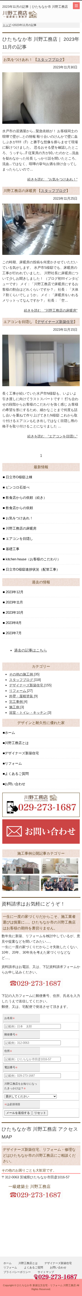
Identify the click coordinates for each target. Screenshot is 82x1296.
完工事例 (16, 702)
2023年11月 (14, 602)
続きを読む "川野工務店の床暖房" (50, 310)
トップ (7, 25)
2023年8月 (13, 623)
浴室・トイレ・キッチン (28, 712)
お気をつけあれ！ (19, 518)
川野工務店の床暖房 (20, 528)
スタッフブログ (50, 60)
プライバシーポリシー (17, 1272)
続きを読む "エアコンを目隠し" (52, 436)
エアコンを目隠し (19, 539)
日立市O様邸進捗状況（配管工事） (32, 569)
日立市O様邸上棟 (18, 477)
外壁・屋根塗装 (21, 696)
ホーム (10, 733)
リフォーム (18, 691)
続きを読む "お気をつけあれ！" (52, 179)
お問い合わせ (15, 784)
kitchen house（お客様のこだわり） (33, 559)
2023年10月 (14, 612)
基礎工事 (12, 549)
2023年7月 (13, 633)
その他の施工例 (21, 674)
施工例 (14, 707)
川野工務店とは (17, 743)
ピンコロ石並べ (17, 487)
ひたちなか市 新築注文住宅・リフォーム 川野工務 (45, 1285)
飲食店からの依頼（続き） (26, 497)
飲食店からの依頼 (19, 508)
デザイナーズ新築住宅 (55, 322)
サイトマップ (46, 1272)
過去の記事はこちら (30, 650)
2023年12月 (14, 592)
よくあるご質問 (17, 774)
